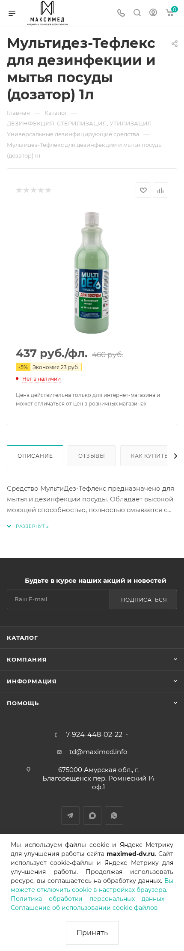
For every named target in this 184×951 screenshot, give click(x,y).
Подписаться (144, 599)
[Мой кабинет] (153, 13)
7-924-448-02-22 (94, 734)
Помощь (23, 703)
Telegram (70, 815)
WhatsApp (114, 815)
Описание (35, 456)
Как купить (150, 456)
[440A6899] (92, 273)
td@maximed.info (98, 752)
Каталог (22, 637)
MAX (92, 815)
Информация (32, 681)
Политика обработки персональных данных (87, 899)
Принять (92, 933)
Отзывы (91, 456)
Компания (27, 659)
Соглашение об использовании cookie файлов (84, 908)
